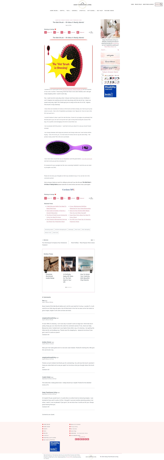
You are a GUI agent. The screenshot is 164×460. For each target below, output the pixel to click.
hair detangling (86, 229)
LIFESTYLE (46, 435)
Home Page (73, 431)
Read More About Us (110, 46)
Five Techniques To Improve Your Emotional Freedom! (54, 243)
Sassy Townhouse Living (75, 20)
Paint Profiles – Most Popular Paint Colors (83, 241)
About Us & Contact (75, 424)
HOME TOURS (47, 426)
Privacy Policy (138, 4)
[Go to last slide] (46, 271)
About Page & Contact (148, 4)
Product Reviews (65, 20)
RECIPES (46, 433)
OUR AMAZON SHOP (75, 435)
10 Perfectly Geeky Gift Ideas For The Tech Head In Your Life (68, 278)
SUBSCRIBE (73, 433)
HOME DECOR (47, 424)
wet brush (55, 232)
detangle (70, 229)
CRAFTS (45, 428)
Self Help (100, 10)
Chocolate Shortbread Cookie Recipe (50, 276)
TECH (45, 431)
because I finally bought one (72, 89)
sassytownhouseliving (49, 318)
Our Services (74, 428)
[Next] (91, 271)
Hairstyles (57, 20)
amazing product (49, 229)
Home (132, 4)
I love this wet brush (87, 158)
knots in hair (48, 232)
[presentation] (51, 264)
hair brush (77, 229)
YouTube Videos (109, 10)
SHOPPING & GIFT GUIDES (50, 437)
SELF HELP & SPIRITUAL (49, 439)
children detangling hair (61, 229)
